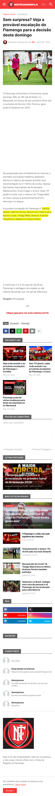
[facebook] (15, 609)
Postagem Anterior (13, 449)
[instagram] (40, 615)
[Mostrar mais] (39, 331)
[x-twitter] (40, 609)
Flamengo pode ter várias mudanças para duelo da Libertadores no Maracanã (14, 401)
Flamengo (25, 323)
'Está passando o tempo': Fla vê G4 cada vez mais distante (36, 550)
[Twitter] (12, 331)
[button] (4, 4)
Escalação (22, 14)
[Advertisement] (27, 140)
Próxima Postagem (41, 449)
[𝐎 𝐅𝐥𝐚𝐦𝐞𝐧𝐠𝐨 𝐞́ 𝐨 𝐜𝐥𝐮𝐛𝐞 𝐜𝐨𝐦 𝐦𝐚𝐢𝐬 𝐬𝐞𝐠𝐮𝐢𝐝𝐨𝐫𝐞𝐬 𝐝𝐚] (11, 538)
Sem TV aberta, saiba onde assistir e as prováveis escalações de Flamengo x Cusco (40, 367)
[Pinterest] (26, 331)
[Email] (32, 331)
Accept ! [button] (10, 790)
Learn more (20, 784)
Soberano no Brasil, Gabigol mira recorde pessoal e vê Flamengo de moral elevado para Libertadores (36, 586)
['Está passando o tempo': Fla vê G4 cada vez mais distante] (11, 553)
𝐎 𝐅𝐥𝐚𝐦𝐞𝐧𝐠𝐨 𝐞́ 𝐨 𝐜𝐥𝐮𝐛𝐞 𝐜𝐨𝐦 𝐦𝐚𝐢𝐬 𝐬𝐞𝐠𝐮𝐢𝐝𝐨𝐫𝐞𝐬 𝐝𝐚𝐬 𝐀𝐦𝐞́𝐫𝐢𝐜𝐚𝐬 (36, 535)
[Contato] (15, 626)
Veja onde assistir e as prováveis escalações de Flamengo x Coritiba (14, 367)
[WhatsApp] (19, 331)
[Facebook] (6, 331)
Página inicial (9, 14)
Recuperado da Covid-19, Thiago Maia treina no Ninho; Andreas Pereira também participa (36, 568)
